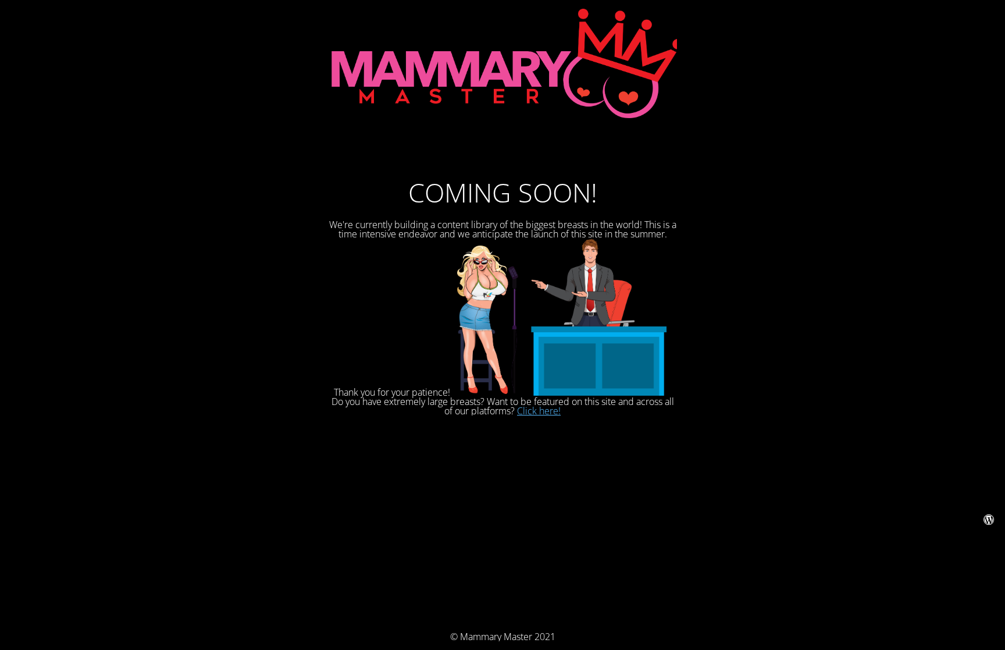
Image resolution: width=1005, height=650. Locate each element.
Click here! (539, 410)
